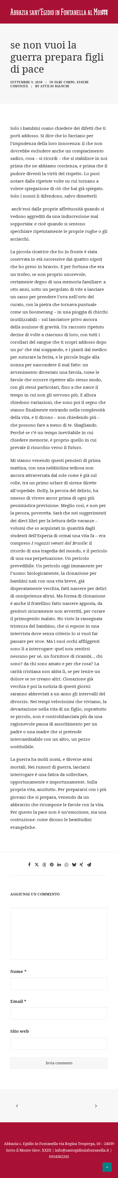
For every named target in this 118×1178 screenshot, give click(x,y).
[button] (105, 12)
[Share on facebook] (29, 864)
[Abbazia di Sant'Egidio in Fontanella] (59, 12)
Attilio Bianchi (54, 86)
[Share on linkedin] (59, 864)
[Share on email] (88, 864)
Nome (18, 971)
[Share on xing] (81, 864)
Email (18, 1001)
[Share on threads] (44, 864)
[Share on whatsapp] (66, 864)
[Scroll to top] (107, 1166)
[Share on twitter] (36, 864)
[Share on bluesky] (73, 864)
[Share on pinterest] (51, 864)
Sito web (19, 1031)
